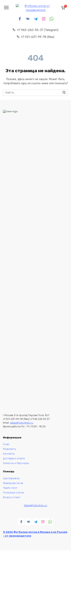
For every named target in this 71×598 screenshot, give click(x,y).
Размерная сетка (13, 483)
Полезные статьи (13, 492)
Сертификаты (11, 478)
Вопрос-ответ (12, 497)
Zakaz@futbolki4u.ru (35, 505)
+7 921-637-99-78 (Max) (37, 37)
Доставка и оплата (14, 458)
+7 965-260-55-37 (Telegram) (37, 30)
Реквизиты (10, 448)
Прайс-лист (10, 487)
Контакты (9, 453)
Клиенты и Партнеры (16, 463)
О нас (6, 444)
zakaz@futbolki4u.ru (21, 422)
